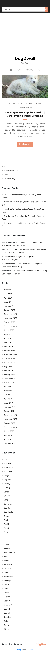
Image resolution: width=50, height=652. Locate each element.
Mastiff (6, 572)
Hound (6, 536)
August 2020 (9, 431)
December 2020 (10, 415)
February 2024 (10, 306)
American (7, 463)
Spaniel (7, 609)
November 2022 (10, 354)
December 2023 (10, 314)
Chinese (7, 496)
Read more (24, 144)
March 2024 (8, 302)
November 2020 (10, 419)
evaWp (19, 650)
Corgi (6, 500)
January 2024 (9, 310)
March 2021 (8, 403)
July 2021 (8, 387)
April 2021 (8, 399)
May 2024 (8, 294)
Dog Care (7, 508)
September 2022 (10, 362)
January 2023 (9, 350)
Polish (6, 589)
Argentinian (8, 467)
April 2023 (8, 338)
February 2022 (9, 371)
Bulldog (7, 488)
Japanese (8, 564)
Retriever (7, 593)
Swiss (6, 621)
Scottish (7, 601)
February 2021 (9, 407)
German (7, 532)
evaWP (31, 650)
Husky (6, 544)
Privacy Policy (9, 179)
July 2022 (8, 366)
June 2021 (8, 391)
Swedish (7, 617)
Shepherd (8, 605)
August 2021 (9, 383)
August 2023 (9, 330)
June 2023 (8, 334)
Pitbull (6, 585)
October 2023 (9, 322)
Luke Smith (8, 256)
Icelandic (7, 548)
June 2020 (8, 435)
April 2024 (8, 298)
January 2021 (9, 411)
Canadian (7, 492)
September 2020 (10, 427)
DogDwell (25, 58)
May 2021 (8, 395)
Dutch (6, 516)
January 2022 (9, 375)
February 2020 (10, 443)
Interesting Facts (10, 552)
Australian (8, 471)
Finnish (6, 524)
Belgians (7, 480)
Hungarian (8, 540)
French (31, 103)
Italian (6, 560)
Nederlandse (9, 577)
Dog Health (8, 512)
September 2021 (10, 379)
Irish (5, 556)
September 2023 (10, 326)
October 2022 (9, 358)
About (6, 166)
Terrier (6, 625)
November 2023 (10, 318)
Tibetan (7, 629)
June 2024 (8, 290)
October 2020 (9, 423)
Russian (7, 597)
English (6, 520)
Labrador (7, 568)
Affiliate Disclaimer (11, 171)
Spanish (38, 103)
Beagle (6, 476)
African (6, 459)
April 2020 (8, 439)
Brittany (7, 484)
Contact (7, 175)
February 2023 (10, 346)
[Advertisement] (25, 33)
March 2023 (8, 342)
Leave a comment (25, 107)
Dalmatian (8, 504)
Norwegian (8, 581)
